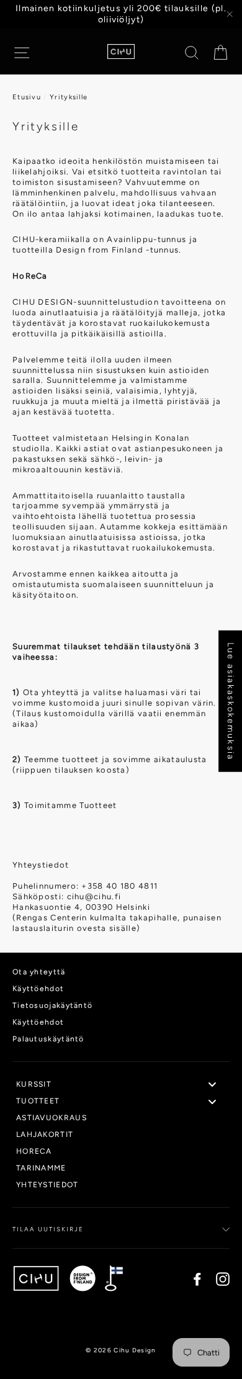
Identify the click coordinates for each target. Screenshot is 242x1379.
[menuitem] (121, 1084)
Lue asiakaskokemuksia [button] (230, 701)
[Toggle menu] (212, 1084)
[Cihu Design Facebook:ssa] (197, 1279)
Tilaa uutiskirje (48, 1229)
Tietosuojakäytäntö (52, 1005)
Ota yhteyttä (39, 972)
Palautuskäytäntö (48, 1039)
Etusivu (26, 97)
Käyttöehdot (38, 988)
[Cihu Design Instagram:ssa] (223, 1279)
